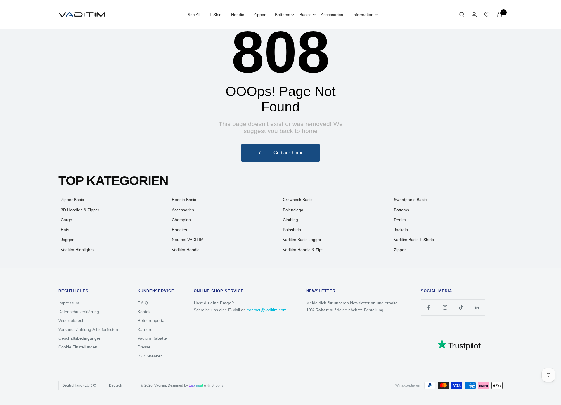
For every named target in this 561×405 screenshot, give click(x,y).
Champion (181, 219)
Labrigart (196, 385)
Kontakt (145, 311)
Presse (144, 347)
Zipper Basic (72, 199)
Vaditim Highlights (77, 249)
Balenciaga (293, 209)
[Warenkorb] (500, 14)
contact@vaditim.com (267, 310)
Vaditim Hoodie (186, 249)
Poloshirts (292, 229)
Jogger (67, 239)
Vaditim (160, 385)
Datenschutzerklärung (78, 311)
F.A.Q (143, 303)
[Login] (474, 14)
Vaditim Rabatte (152, 338)
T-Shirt (215, 14)
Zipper (260, 14)
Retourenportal (151, 320)
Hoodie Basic (184, 199)
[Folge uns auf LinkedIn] (477, 307)
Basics (305, 14)
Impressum (68, 303)
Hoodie (237, 14)
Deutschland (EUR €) (79, 385)
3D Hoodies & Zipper (80, 209)
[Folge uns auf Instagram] (445, 307)
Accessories (332, 14)
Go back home (288, 152)
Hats (65, 229)
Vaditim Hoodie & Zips (303, 249)
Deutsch (115, 385)
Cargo (66, 219)
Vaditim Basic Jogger (302, 239)
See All (194, 14)
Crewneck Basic (297, 199)
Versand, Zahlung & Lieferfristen (88, 329)
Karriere (145, 329)
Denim (400, 219)
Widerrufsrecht (72, 320)
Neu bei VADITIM (188, 239)
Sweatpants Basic (410, 199)
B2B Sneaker (150, 356)
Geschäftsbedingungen (79, 338)
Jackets (401, 229)
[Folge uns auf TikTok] (461, 307)
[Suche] (462, 14)
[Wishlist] (487, 15)
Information (362, 14)
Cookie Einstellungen (77, 347)
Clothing (290, 219)
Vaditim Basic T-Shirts (414, 239)
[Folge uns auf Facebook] (429, 307)
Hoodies (179, 229)
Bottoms (282, 14)
